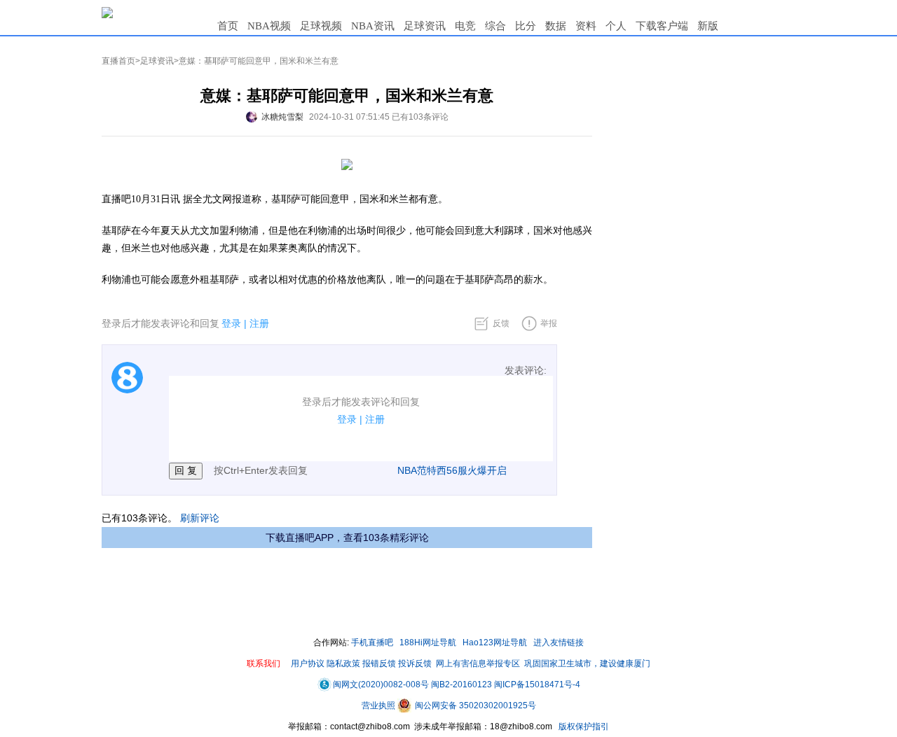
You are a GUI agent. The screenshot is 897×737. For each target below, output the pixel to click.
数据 (555, 25)
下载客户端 (662, 25)
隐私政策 (343, 663)
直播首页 (118, 61)
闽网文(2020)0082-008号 (381, 684)
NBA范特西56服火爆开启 (452, 470)
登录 (231, 323)
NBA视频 (269, 25)
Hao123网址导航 (495, 642)
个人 (615, 25)
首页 (227, 25)
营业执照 (379, 705)
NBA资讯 (373, 25)
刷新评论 (199, 518)
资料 (585, 25)
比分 (525, 25)
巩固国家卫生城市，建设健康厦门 (587, 663)
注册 (259, 323)
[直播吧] (107, 12)
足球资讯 (425, 25)
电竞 (465, 25)
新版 (707, 25)
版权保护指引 (582, 726)
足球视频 (321, 25)
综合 (495, 25)
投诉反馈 (415, 663)
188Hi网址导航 (427, 642)
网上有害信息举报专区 (478, 663)
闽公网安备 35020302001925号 (474, 705)
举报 (548, 323)
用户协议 (307, 663)
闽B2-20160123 (461, 684)
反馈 (501, 323)
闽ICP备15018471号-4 (537, 684)
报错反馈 (379, 663)
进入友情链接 (558, 642)
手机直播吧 (372, 642)
